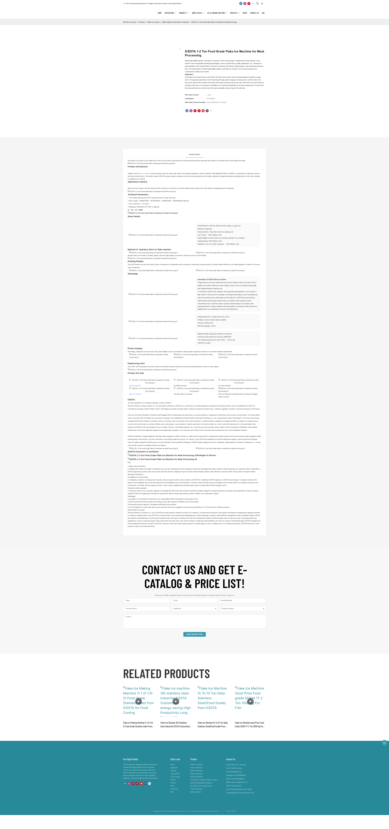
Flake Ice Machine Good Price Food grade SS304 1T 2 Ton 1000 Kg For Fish (249, 724)
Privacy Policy (231, 811)
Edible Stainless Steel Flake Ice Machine (175, 22)
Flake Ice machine (153, 22)
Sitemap (222, 811)
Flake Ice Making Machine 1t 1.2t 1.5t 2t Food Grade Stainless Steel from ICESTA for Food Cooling (138, 724)
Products (142, 22)
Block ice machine (135, 394)
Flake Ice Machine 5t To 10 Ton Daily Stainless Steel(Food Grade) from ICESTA (213, 724)
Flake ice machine (144, 173)
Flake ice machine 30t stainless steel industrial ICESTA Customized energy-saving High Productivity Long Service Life (175, 724)
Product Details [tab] (194, 154)
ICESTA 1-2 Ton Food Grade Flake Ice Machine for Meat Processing (214, 22)
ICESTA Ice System (129, 22)
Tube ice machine (135, 385)
